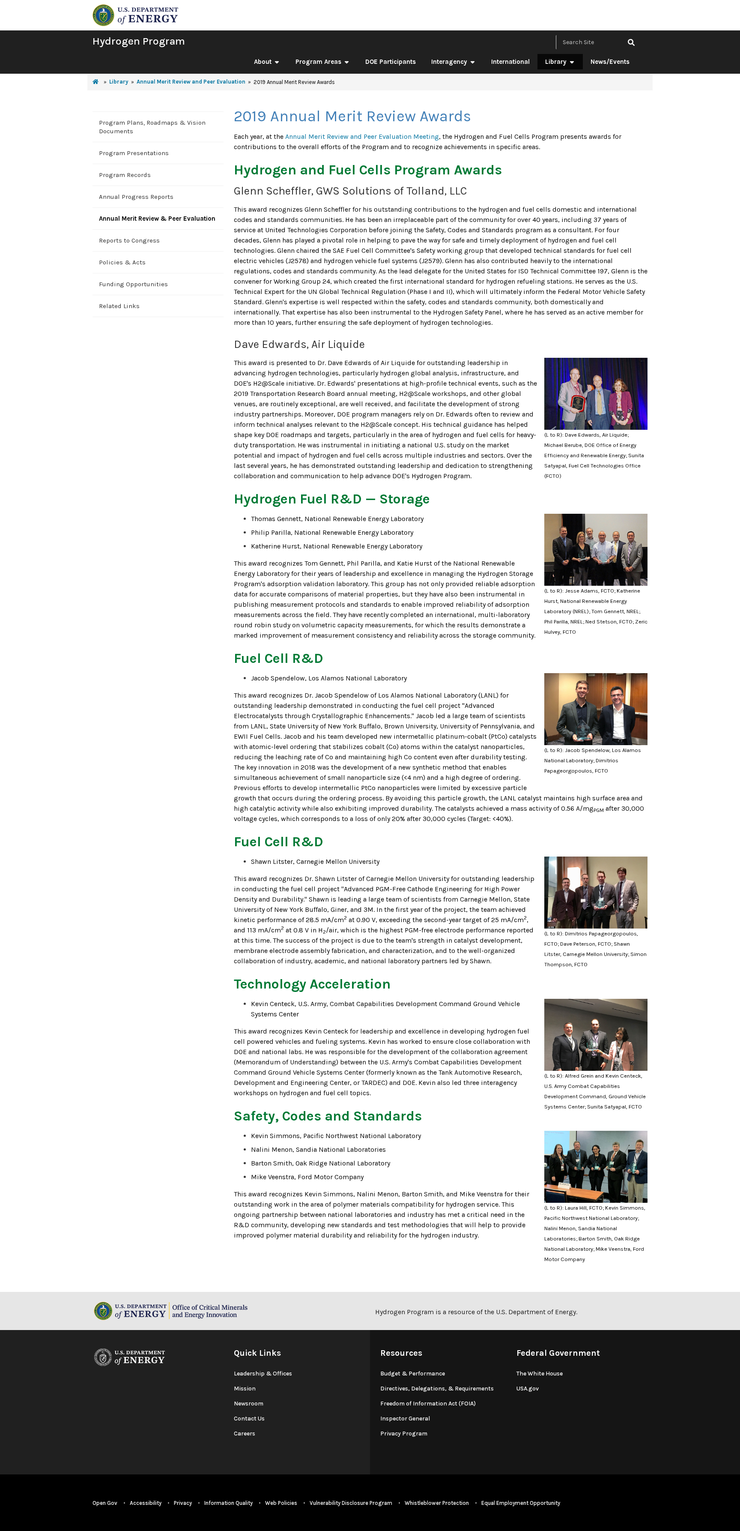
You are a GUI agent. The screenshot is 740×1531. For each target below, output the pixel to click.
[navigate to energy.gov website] (135, 14)
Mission (245, 1388)
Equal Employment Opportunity (520, 1503)
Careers (244, 1433)
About (263, 62)
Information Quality (228, 1503)
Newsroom (248, 1403)
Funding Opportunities (133, 284)
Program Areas (318, 62)
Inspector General (405, 1418)
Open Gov (104, 1503)
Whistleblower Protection (437, 1503)
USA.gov (527, 1388)
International (510, 62)
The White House (539, 1373)
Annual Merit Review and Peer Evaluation (191, 81)
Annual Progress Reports (136, 197)
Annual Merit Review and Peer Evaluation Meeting (362, 136)
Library (556, 62)
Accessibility (145, 1503)
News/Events (610, 62)
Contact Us (249, 1418)
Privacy (183, 1503)
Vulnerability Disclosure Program (351, 1503)
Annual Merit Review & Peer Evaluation (157, 218)
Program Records (125, 175)
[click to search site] (631, 42)
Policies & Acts (122, 262)
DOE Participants (390, 62)
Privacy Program (403, 1433)
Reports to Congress (129, 240)
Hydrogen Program (138, 41)
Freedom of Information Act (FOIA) (428, 1403)
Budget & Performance (412, 1373)
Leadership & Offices (263, 1373)
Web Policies (281, 1503)
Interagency (449, 62)
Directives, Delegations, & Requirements (437, 1388)
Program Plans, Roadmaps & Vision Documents (152, 127)
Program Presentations (134, 153)
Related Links (119, 306)
